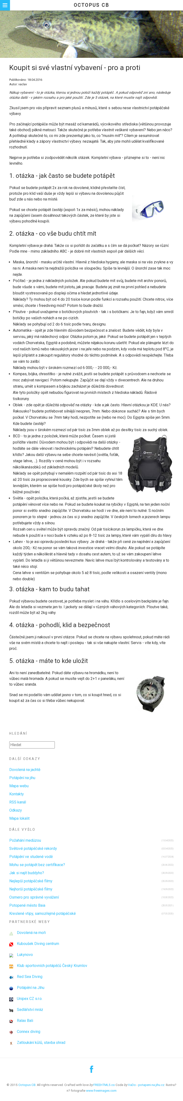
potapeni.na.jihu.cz (151, 1085)
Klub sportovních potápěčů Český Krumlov (52, 965)
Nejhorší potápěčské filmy (30, 889)
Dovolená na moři (31, 932)
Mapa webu (19, 786)
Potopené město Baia (27, 905)
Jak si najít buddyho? (26, 873)
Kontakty (16, 794)
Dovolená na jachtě (24, 769)
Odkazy (15, 810)
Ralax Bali (25, 1020)
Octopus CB (91, 5)
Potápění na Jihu (30, 987)
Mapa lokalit (19, 818)
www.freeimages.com (101, 1090)
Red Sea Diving (29, 976)
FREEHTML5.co (104, 1085)
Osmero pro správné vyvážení (34, 897)
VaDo (132, 1085)
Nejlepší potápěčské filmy (30, 881)
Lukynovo (25, 954)
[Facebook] (91, 1071)
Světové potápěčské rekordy (33, 848)
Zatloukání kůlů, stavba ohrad (41, 1042)
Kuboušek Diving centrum (38, 943)
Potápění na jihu (22, 778)
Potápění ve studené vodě (31, 856)
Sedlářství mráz (30, 1009)
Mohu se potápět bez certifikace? (37, 864)
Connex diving (28, 1031)
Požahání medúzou (25, 840)
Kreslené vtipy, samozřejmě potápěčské (42, 913)
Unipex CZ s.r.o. (29, 998)
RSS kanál (17, 802)
